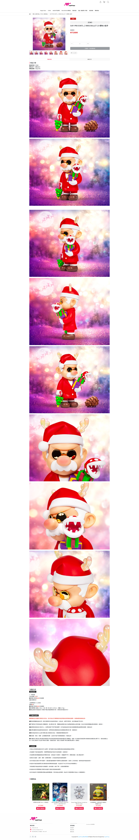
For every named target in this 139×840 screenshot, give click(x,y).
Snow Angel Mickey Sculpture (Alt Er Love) (79, 803)
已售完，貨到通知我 (90, 48)
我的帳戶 (72, 827)
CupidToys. (106, 836)
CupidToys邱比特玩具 (83, 836)
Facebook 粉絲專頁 (90, 824)
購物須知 (72, 831)
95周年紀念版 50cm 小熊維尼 (40, 802)
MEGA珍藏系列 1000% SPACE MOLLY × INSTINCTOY (60, 803)
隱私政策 (72, 829)
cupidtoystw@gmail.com (37, 829)
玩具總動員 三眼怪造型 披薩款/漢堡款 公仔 (98, 803)
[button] (66, 34)
